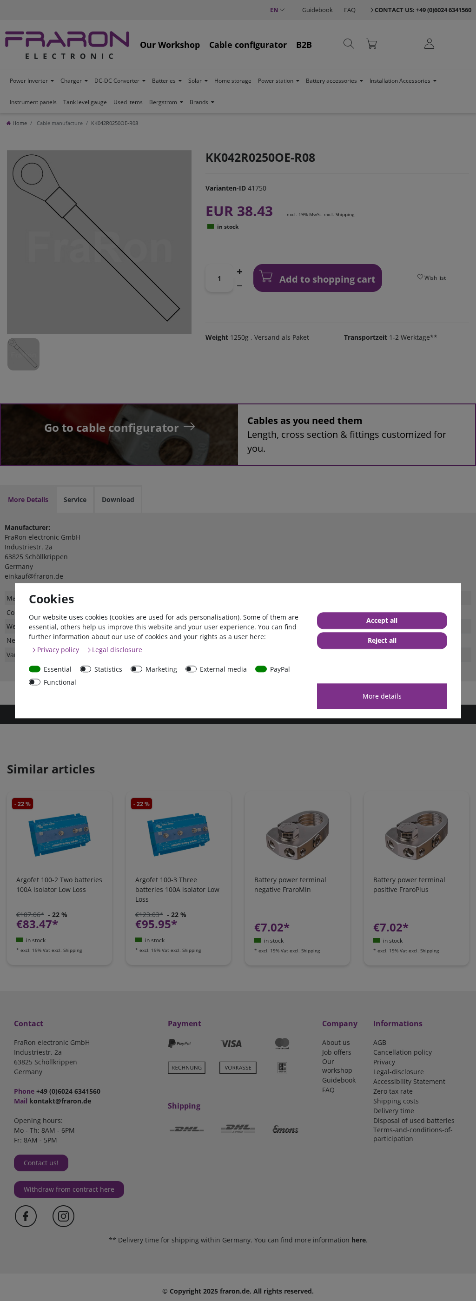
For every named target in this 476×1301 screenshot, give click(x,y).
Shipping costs (396, 1100)
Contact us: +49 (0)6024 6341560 (423, 10)
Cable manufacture (59, 122)
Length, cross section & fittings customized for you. (346, 434)
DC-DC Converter (116, 81)
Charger (71, 81)
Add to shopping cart (326, 279)
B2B (304, 44)
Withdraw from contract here (69, 1189)
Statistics (108, 669)
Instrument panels (33, 102)
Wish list (434, 278)
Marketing (161, 669)
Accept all (381, 620)
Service (75, 499)
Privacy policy (59, 649)
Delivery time (393, 1110)
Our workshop (337, 1066)
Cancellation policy (402, 1052)
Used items (128, 102)
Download (118, 499)
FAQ (350, 10)
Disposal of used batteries (414, 1120)
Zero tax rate (393, 1091)
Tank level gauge (85, 102)
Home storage (232, 81)
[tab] (28, 499)
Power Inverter (29, 81)
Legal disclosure (117, 649)
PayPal (280, 669)
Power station (275, 81)
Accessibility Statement (409, 1081)
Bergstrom (163, 102)
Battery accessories (331, 81)
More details (382, 696)
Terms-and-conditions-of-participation (413, 1134)
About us (336, 1042)
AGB (379, 1042)
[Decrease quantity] (239, 285)
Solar (195, 81)
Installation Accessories (400, 81)
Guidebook (317, 10)
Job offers (336, 1052)
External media (223, 669)
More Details (28, 499)
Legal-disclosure (398, 1071)
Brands (199, 102)
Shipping (345, 214)
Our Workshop (170, 44)
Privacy (384, 1061)
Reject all (382, 640)
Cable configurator (248, 44)
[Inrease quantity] (239, 271)
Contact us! (41, 1162)
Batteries (164, 81)
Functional (60, 682)
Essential (58, 669)
